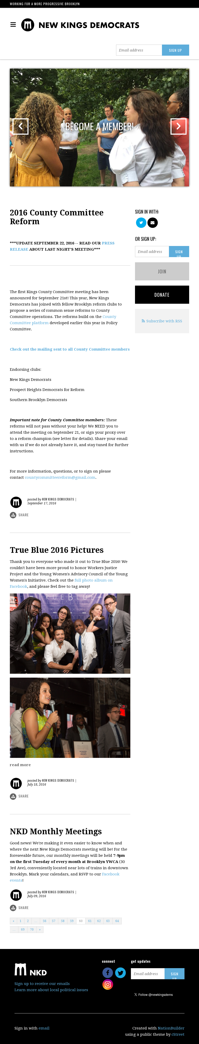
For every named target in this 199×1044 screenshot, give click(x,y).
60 (81, 921)
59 (72, 921)
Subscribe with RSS (164, 321)
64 (117, 921)
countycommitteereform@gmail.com (60, 477)
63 (108, 921)
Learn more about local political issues (51, 990)
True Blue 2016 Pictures (57, 550)
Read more (20, 765)
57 (53, 921)
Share (23, 514)
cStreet (178, 1034)
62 (99, 921)
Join (162, 271)
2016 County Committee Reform (57, 217)
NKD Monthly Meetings (56, 831)
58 (63, 921)
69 (23, 929)
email (44, 1028)
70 (32, 929)
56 (44, 921)
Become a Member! (99, 126)
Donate (161, 294)
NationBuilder (171, 1028)
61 (90, 921)
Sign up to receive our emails (42, 983)
